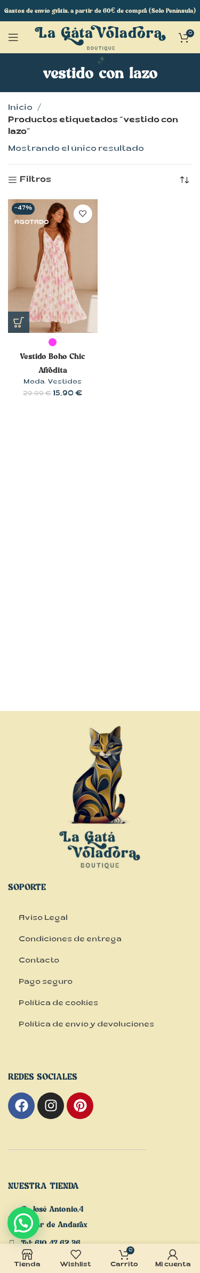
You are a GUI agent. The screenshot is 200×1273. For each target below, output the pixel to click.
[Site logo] (100, 45)
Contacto (39, 961)
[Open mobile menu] (13, 37)
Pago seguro (46, 982)
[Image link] (100, 808)
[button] (23, 1223)
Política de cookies (58, 1004)
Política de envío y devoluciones (86, 1025)
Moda (34, 382)
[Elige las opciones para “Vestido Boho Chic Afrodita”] (18, 322)
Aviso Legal (43, 919)
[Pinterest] (80, 1105)
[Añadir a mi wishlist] (83, 214)
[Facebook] (21, 1105)
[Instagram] (50, 1105)
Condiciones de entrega (70, 940)
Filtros (35, 180)
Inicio (20, 108)
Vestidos (64, 382)
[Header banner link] (100, 10)
